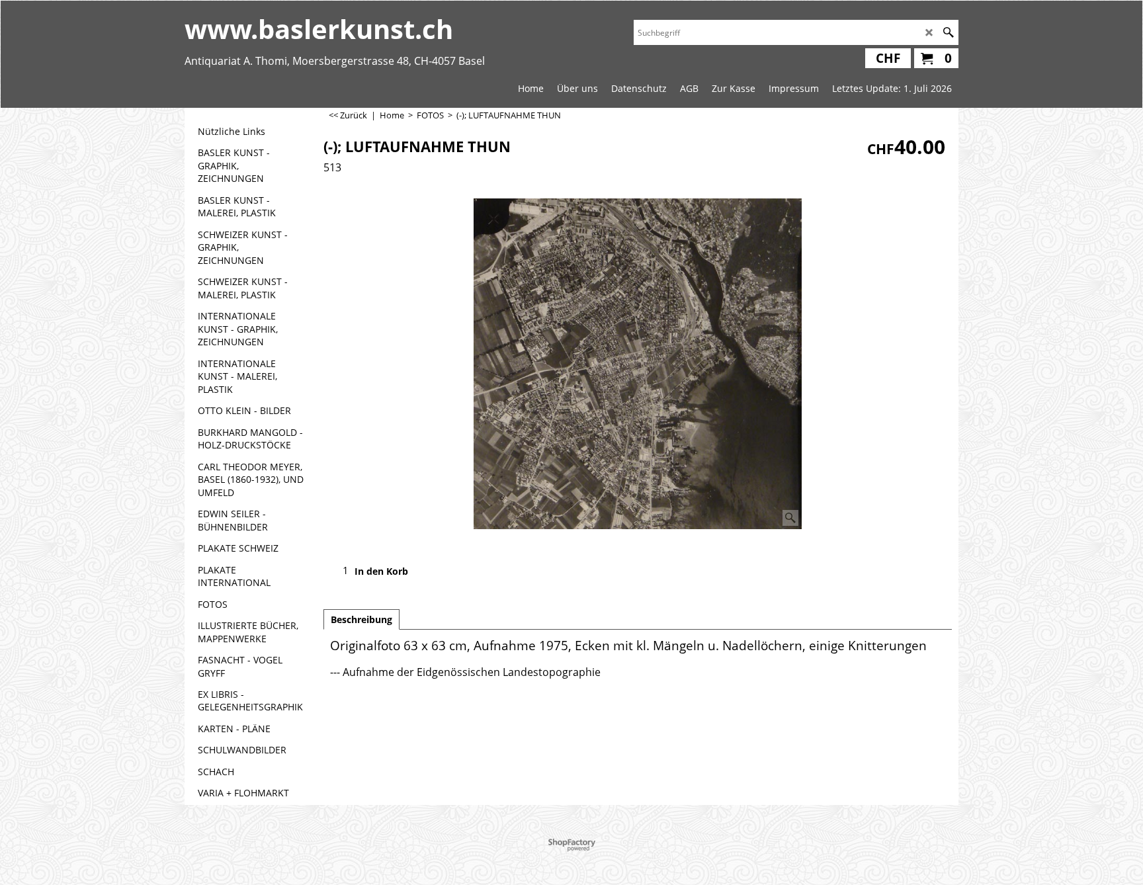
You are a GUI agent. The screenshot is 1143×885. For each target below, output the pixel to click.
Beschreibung (361, 619)
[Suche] (948, 32)
